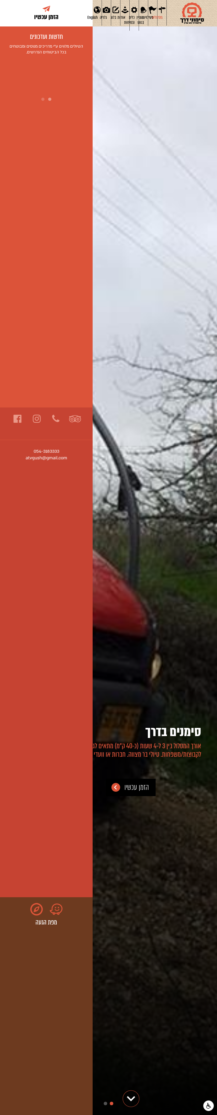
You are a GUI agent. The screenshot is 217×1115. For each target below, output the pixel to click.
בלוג (113, 17)
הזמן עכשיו (136, 787)
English (95, 17)
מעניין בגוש (141, 19)
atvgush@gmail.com (46, 458)
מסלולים (159, 17)
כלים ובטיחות (132, 19)
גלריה (104, 17)
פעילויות (150, 17)
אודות (122, 17)
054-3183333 (46, 451)
